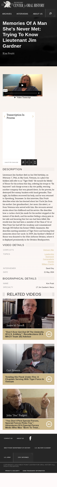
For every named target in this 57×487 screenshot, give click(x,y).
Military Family (48, 264)
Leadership (49, 254)
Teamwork (49, 257)
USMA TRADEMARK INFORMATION (34, 470)
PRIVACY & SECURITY (12, 470)
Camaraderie (48, 259)
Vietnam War (48, 250)
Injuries (51, 262)
